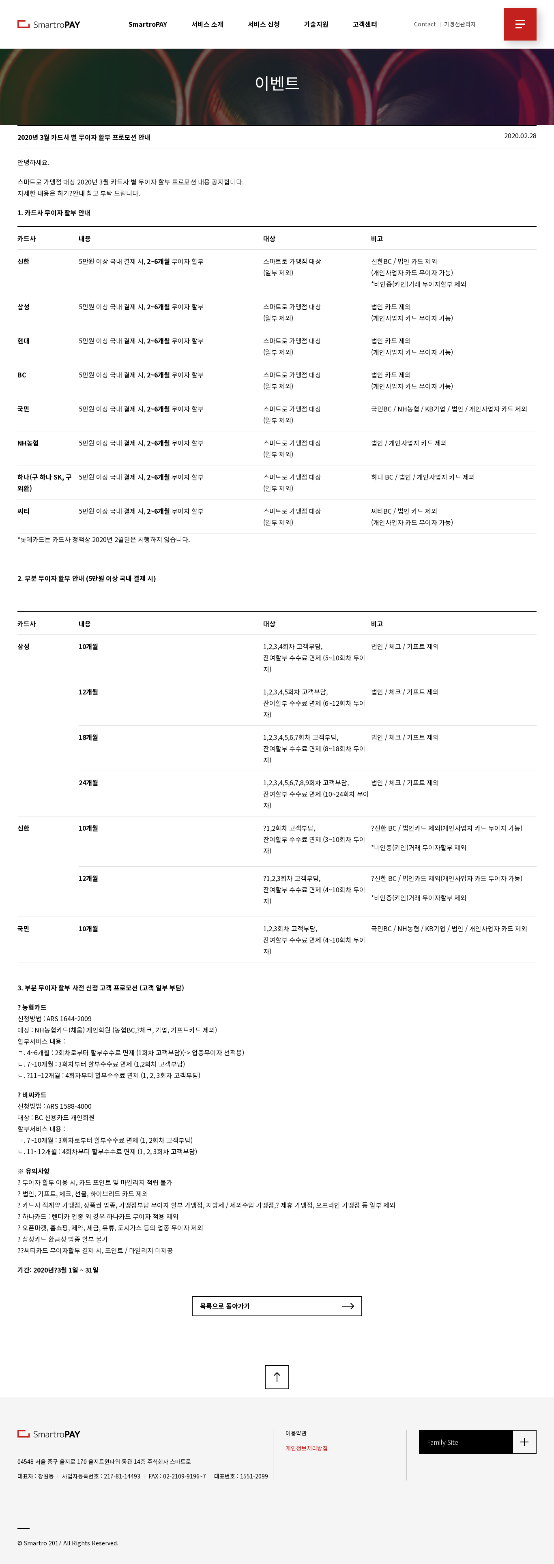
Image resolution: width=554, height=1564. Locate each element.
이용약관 (296, 1433)
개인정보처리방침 (307, 1448)
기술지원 (316, 24)
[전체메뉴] (520, 24)
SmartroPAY (148, 24)
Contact (425, 24)
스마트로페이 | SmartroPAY (48, 24)
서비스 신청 (264, 24)
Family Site (442, 1442)
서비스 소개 (207, 24)
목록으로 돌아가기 (225, 1306)
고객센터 (365, 24)
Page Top (277, 1377)
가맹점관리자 (460, 24)
